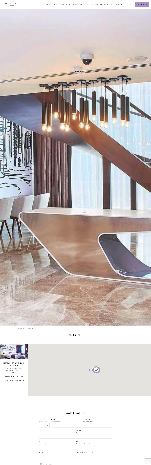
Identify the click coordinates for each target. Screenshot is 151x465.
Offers (95, 4)
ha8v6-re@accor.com (17, 380)
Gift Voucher (116, 4)
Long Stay (104, 4)
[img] (11, 4)
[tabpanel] (75, 163)
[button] (94, 370)
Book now (142, 4)
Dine (68, 4)
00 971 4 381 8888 (17, 376)
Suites (48, 4)
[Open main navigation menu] (125, 4)
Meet (87, 4)
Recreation (77, 4)
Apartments (59, 4)
